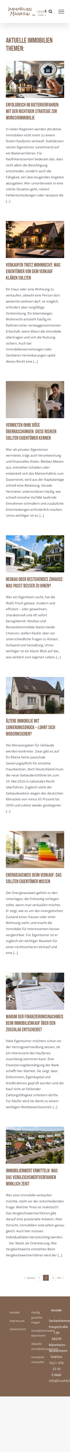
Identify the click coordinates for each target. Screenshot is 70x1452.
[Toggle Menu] (61, 11)
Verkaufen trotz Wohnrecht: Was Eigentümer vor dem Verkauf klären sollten (33, 271)
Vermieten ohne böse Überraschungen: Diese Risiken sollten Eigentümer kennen (31, 431)
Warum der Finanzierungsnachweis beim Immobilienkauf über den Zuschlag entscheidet (34, 1023)
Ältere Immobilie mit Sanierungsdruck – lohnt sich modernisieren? (30, 727)
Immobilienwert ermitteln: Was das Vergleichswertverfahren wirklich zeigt (32, 1177)
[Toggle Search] (50, 11)
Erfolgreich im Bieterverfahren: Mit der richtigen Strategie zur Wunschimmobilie (32, 111)
